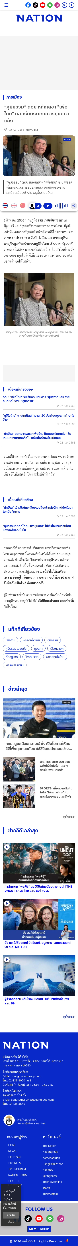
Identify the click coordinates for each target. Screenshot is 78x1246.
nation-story (17, 1175)
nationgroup (50, 1151)
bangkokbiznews (53, 1164)
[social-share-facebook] (28, 5)
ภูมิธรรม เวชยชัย (16, 648)
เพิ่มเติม (12, 1207)
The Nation (49, 1145)
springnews (50, 1175)
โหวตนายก (31, 657)
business (14, 1163)
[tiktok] (28, 1221)
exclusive (15, 1157)
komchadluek (51, 1158)
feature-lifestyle (15, 1183)
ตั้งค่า (11, 1222)
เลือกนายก (56, 648)
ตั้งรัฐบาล (12, 657)
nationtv (48, 1170)
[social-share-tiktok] (35, 5)
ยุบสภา (38, 648)
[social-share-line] (50, 5)
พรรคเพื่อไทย (31, 640)
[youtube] (39, 1221)
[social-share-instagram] (57, 5)
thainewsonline (52, 1181)
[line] (50, 1221)
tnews (46, 1187)
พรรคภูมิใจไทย (55, 657)
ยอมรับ (11, 1215)
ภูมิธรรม (52, 640)
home (12, 1145)
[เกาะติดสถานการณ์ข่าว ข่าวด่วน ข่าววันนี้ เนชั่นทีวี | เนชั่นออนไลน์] (39, 18)
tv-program (17, 1169)
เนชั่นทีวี (27, 1241)
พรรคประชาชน (15, 665)
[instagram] (60, 1221)
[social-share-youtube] (42, 5)
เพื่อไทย (10, 640)
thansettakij (50, 1194)
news (12, 1151)
